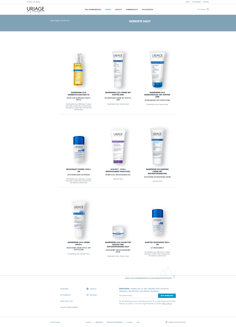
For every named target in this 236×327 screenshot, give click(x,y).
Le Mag (187, 2)
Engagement (64, 289)
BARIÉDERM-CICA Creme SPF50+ (79, 243)
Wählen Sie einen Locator (177, 322)
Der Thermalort (65, 295)
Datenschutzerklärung (115, 322)
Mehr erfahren (167, 304)
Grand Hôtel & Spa (66, 301)
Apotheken (197, 2)
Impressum (99, 322)
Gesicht (118, 9)
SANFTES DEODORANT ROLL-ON (157, 243)
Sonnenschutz (132, 9)
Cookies (130, 322)
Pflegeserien (147, 9)
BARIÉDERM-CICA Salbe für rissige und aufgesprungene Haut (118, 244)
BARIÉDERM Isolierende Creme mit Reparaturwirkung (157, 171)
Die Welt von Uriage (33, 2)
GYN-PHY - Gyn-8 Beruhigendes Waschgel (118, 170)
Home (52, 20)
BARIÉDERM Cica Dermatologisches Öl (78, 94)
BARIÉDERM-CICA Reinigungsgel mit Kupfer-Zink (157, 95)
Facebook (93, 289)
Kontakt (206, 2)
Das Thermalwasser (93, 9)
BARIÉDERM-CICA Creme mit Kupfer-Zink (118, 94)
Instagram (93, 295)
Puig (138, 322)
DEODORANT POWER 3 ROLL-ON (78, 170)
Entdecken (78, 82)
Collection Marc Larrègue (69, 307)
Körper (108, 9)
